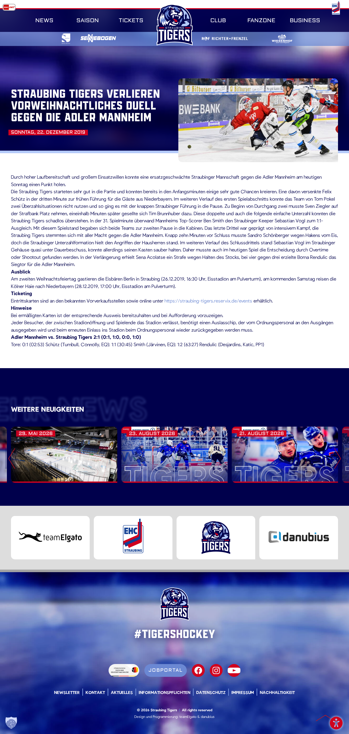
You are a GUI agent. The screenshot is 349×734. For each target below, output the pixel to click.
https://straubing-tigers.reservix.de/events (208, 301)
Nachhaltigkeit (277, 692)
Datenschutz (211, 692)
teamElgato (187, 716)
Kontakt (95, 692)
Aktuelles (122, 692)
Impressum (242, 692)
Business (305, 20)
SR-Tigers (174, 24)
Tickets (131, 20)
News (44, 20)
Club (218, 20)
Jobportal (165, 670)
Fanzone (261, 20)
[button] (11, 723)
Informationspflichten (164, 692)
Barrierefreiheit (336, 721)
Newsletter (67, 692)
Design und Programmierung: (156, 716)
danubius (208, 716)
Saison (87, 20)
